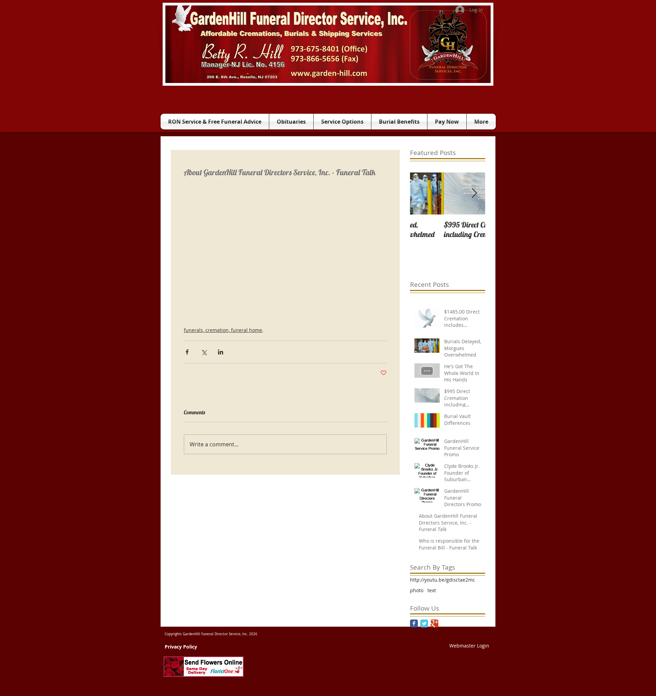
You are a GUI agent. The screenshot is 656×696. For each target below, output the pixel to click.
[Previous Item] (421, 193)
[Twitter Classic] (424, 623)
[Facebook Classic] (414, 623)
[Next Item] (474, 193)
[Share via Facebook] (187, 352)
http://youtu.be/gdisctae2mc (442, 579)
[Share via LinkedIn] (220, 352)
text (431, 590)
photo (416, 590)
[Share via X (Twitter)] (204, 352)
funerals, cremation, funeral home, (223, 330)
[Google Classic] (434, 623)
